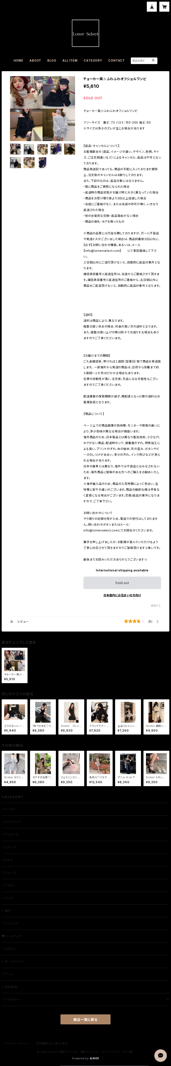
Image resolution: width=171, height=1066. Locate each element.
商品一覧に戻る (85, 1020)
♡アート (7, 974)
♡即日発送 (9, 987)
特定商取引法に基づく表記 (52, 1043)
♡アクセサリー (12, 999)
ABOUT (35, 60)
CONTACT (116, 60)
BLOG (51, 60)
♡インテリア (10, 923)
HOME (18, 60)
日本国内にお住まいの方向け (122, 595)
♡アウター (9, 885)
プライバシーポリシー (17, 1043)
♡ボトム (7, 860)
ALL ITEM (69, 60)
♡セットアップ (11, 822)
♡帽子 (6, 910)
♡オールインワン (13, 961)
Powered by (81, 1058)
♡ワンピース (10, 834)
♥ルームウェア (12, 936)
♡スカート (9, 847)
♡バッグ (7, 898)
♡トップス (8, 809)
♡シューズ (9, 872)
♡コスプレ (9, 949)
